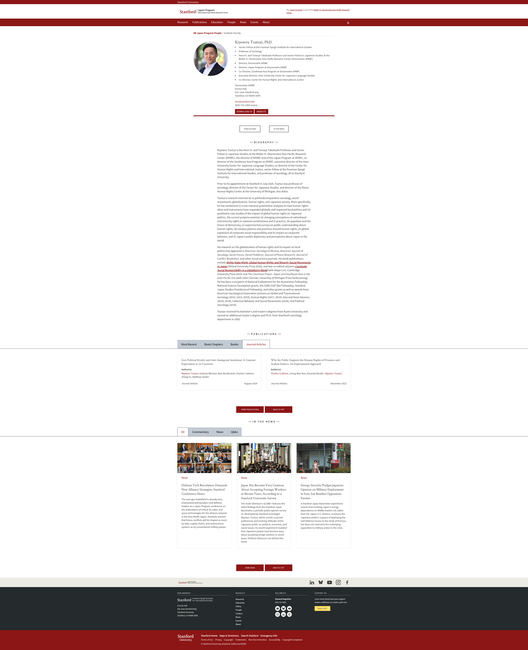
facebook (347, 582)
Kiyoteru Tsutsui (190, 373)
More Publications (250, 409)
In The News (279, 129)
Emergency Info (269, 635)
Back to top (278, 409)
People (231, 22)
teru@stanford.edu (245, 101)
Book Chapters (213, 344)
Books (234, 344)
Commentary (200, 432)
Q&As (234, 432)
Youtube (289, 608)
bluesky (320, 582)
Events (254, 22)
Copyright (228, 639)
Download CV (244, 111)
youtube (329, 582)
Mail (277, 608)
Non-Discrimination (258, 639)
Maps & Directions (229, 635)
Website (261, 111)
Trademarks (240, 639)
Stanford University (188, 2)
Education (217, 22)
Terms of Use (207, 639)
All (183, 432)
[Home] (204, 11)
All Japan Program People (207, 33)
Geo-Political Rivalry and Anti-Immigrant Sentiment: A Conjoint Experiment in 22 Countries (219, 372)
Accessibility (274, 639)
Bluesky (283, 608)
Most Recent (189, 344)
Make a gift (322, 608)
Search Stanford (249, 635)
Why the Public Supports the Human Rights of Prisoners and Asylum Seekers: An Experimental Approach (309, 372)
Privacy (218, 639)
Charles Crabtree (279, 373)
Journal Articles (256, 344)
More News (250, 568)
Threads (289, 614)
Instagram (277, 614)
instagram (338, 582)
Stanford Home (209, 635)
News (243, 22)
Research (182, 22)
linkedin (311, 582)
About (266, 22)
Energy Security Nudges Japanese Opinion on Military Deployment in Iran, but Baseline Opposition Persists (324, 495)
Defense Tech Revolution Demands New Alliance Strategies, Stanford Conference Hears (204, 495)
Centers (239, 613)
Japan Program (296, 10)
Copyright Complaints (292, 639)
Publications (199, 22)
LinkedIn (283, 614)
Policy (238, 606)
